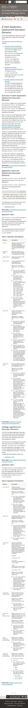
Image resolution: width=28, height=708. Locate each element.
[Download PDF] (18, 19)
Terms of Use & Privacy (19, 703)
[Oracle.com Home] (2, 1)
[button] (6, 2)
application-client (9, 207)
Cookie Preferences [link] (11, 705)
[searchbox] (21, 2)
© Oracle (7, 701)
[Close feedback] (7, 696)
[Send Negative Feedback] (22, 696)
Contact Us (20, 701)
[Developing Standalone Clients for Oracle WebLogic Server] (14, 19)
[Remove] (14, 2)
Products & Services (8, 703)
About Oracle (14, 701)
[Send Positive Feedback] (25, 696)
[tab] (11, 192)
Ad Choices (19, 705)
